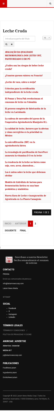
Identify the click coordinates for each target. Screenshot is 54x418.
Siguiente (10, 230)
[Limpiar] (11, 44)
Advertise (7, 346)
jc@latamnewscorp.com (12, 355)
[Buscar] (6, 44)
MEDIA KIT (7, 350)
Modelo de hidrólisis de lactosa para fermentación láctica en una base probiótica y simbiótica (23, 185)
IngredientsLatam (10, 373)
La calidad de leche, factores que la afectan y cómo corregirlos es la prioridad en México (27, 132)
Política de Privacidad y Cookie (17, 334)
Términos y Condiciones (14, 330)
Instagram (13, 314)
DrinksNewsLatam (10, 377)
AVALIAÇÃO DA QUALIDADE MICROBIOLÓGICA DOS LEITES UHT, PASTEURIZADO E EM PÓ (23, 55)
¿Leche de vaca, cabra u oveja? (20, 82)
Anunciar (16, 346)
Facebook (12, 308)
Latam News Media (10, 288)
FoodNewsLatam (9, 368)
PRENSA (6, 274)
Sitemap (6, 297)
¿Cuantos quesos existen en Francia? (24, 75)
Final (23, 230)
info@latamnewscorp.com (13, 284)
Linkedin (12, 317)
